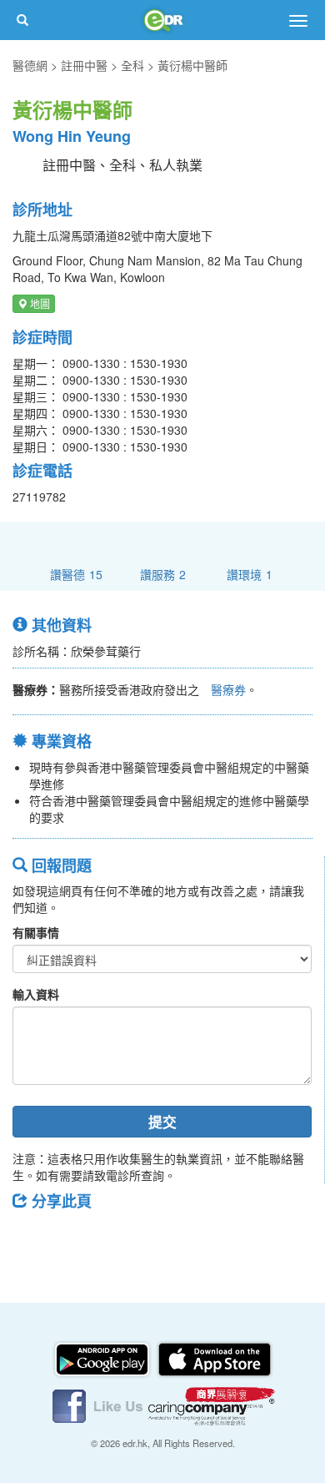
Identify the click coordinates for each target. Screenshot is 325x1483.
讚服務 (163, 574)
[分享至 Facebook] (32, 1238)
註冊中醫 (84, 65)
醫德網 (30, 65)
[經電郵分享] (162, 1238)
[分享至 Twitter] (76, 1238)
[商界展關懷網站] (211, 1404)
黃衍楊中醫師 (193, 65)
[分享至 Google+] (119, 1238)
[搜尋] (22, 20)
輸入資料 (35, 994)
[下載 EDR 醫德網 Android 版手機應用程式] (103, 1357)
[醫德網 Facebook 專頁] (99, 1404)
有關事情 (35, 932)
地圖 (39, 303)
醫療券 (228, 689)
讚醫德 (76, 574)
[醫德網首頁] (162, 20)
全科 (132, 65)
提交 (162, 1122)
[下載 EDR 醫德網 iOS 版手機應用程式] (214, 1357)
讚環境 (249, 574)
